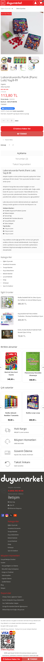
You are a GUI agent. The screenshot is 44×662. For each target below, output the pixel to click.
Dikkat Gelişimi (9, 213)
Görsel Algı (8, 216)
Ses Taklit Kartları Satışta (10, 603)
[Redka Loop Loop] (33, 402)
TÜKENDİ (23, 134)
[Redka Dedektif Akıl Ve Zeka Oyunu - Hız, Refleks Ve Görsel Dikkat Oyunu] (7, 302)
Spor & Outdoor (8, 286)
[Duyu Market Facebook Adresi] (3, 516)
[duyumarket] (14, 2)
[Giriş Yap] (35, 3)
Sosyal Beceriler (9, 221)
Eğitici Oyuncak (6, 8)
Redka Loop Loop (33, 413)
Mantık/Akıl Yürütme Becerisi (13, 218)
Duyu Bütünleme (8, 270)
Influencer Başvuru (15, 508)
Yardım (3, 563)
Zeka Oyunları (20, 8)
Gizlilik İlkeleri (6, 582)
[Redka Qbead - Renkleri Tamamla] (11, 402)
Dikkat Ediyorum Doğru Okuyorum (13, 610)
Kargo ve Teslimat (7, 572)
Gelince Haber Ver (23, 129)
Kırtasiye (6, 283)
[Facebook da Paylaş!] (9, 145)
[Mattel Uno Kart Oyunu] (11, 361)
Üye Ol (11, 505)
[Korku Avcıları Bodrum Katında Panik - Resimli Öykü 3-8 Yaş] (7, 334)
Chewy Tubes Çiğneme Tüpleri (12, 597)
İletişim (14, 497)
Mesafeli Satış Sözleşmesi (10, 569)
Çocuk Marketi (7, 277)
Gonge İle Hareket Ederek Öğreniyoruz (15, 606)
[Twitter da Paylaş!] (13, 145)
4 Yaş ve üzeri (8, 231)
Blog (2, 585)
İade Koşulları (6, 575)
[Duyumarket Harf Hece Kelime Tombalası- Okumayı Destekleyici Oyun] (7, 318)
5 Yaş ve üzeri (8, 234)
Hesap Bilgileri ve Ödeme (10, 566)
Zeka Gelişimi (8, 223)
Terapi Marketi (7, 267)
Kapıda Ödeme (7, 578)
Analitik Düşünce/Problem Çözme (15, 211)
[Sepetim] (40, 3)
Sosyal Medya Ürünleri (8, 559)
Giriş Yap (12, 502)
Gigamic (3, 84)
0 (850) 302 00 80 (15, 490)
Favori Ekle (9, 140)
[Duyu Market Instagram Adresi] (7, 516)
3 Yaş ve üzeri (8, 228)
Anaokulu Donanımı (9, 264)
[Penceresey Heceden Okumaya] (33, 361)
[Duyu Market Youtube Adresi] (15, 516)
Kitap (4, 280)
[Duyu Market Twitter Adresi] (11, 516)
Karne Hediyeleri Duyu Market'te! (13, 600)
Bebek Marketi (7, 274)
